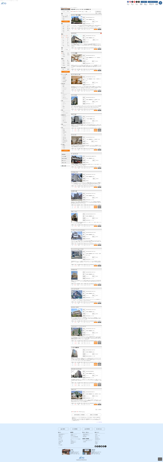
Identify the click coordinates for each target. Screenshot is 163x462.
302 (72, 110)
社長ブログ (96, 436)
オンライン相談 (61, 440)
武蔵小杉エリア (61, 435)
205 (72, 129)
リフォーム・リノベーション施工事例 (75, 439)
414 (72, 343)
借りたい (128, 4)
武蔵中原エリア (61, 436)
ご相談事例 (84, 441)
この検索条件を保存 (98, 11)
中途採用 (96, 443)
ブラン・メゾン (74, 211)
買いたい (132, 4)
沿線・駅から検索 (64, 158)
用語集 (59, 443)
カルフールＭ (73, 114)
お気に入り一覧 (64, 162)
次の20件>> (100, 13)
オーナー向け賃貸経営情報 (74, 436)
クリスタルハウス (74, 172)
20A (72, 70)
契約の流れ (60, 442)
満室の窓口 (72, 443)
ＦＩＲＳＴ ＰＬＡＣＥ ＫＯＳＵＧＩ (78, 230)
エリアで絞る (63, 11)
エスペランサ (73, 33)
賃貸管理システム (73, 435)
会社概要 (156, 4)
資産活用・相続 (151, 4)
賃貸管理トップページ (74, 434)
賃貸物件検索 (63, 154)
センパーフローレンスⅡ (75, 74)
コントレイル (73, 134)
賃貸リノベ (145, 4)
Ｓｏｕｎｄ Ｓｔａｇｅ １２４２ (77, 249)
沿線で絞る (68, 11)
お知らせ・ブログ (97, 435)
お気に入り (95, 29)
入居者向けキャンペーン (86, 435)
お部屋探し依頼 (61, 441)
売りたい (137, 4)
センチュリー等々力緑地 (75, 15)
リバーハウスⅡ (74, 95)
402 (72, 207)
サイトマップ (97, 440)
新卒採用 (96, 442)
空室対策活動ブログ (73, 442)
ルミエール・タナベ (75, 307)
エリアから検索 (64, 156)
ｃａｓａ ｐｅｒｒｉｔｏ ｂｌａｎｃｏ (78, 326)
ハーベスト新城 (74, 53)
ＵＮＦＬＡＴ (73, 389)
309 (72, 29)
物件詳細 (99, 29)
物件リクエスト (64, 160)
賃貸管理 (141, 4)
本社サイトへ (97, 441)
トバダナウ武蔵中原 (75, 347)
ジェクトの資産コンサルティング (87, 440)
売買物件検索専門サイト (86, 434)
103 (72, 404)
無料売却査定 (84, 436)
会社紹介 (96, 434)
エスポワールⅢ (74, 191)
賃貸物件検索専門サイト (62, 434)
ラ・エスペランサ (74, 153)
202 (72, 303)
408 (72, 363)
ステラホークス (74, 269)
